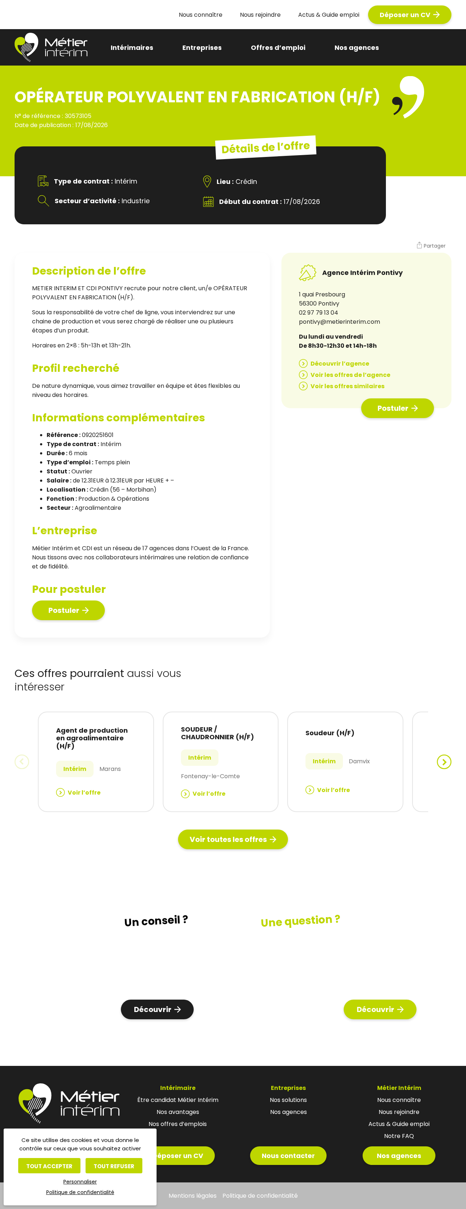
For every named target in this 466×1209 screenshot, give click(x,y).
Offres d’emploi (278, 47)
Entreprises (202, 47)
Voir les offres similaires (347, 386)
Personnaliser (80, 1181)
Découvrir (152, 1009)
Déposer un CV (405, 14)
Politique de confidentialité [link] (80, 1192)
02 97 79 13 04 (318, 312)
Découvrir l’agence (340, 363)
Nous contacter (288, 1155)
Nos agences (357, 47)
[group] (96, 762)
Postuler (63, 610)
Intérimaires (132, 47)
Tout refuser (114, 1166)
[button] (431, 246)
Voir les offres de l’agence (350, 375)
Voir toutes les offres (228, 839)
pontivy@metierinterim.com (339, 322)
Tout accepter (49, 1166)
